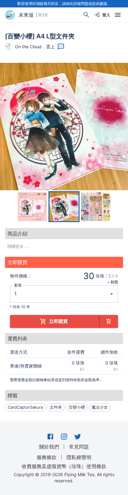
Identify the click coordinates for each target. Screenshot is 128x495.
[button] (64, 126)
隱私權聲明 (78, 457)
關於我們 (49, 447)
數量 (18, 284)
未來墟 (26, 14)
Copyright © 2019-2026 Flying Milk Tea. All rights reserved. (64, 477)
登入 (106, 14)
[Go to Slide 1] (32, 206)
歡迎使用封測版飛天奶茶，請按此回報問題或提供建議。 (64, 3)
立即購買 (58, 321)
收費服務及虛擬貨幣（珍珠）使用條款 (64, 466)
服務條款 (47, 457)
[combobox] (59, 294)
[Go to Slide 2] (64, 206)
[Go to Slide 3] (95, 206)
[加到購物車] (108, 321)
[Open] (111, 294)
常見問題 (79, 447)
